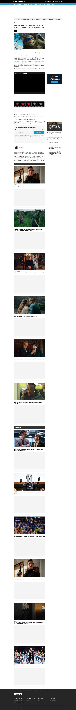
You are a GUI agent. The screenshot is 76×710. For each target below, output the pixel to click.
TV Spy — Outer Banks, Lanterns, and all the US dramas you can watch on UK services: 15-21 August (55, 147)
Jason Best (20, 30)
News (15, 31)
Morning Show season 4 (25, 19)
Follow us (37, 52)
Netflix (44, 19)
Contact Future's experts (30, 698)
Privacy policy (40, 698)
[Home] (14, 4)
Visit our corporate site (52, 690)
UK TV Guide (18, 4)
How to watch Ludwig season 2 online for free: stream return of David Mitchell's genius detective (55, 134)
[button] (61, 1)
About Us (39, 700)
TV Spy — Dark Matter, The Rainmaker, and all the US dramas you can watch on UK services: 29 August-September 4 (55, 127)
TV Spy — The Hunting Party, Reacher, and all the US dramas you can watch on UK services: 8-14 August (55, 153)
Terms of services (27, 135)
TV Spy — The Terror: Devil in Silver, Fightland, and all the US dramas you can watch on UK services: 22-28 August (55, 140)
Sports (43, 4)
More (52, 4)
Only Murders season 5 (36, 19)
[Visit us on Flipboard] (53, 1)
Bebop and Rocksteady (18, 62)
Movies (35, 4)
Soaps (39, 4)
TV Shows (25, 4)
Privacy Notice (17, 136)
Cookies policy (52, 698)
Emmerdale (58, 19)
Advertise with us (53, 700)
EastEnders (51, 19)
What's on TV (25, 30)
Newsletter (43, 52)
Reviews (48, 4)
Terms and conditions (18, 698)
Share (17, 52)
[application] (29, 83)
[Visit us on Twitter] (51, 1)
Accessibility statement (18, 700)
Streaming (30, 4)
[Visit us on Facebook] (50, 1)
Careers (27, 700)
